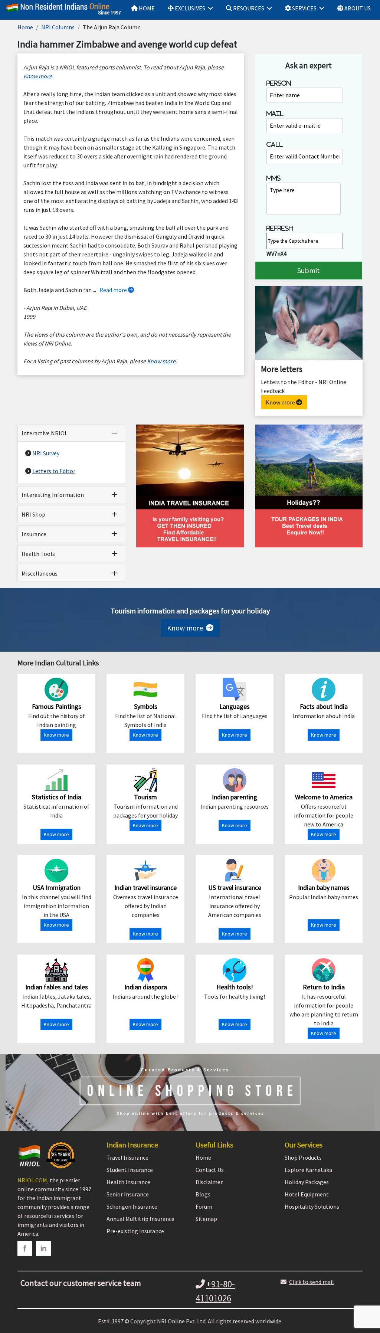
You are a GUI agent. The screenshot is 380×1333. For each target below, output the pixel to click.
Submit (308, 270)
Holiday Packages (307, 1182)
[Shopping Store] (190, 1092)
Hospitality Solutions (312, 1206)
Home (25, 27)
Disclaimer (209, 1182)
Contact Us (210, 1169)
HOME (146, 8)
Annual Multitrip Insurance (140, 1218)
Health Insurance (128, 1182)
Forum (204, 1206)
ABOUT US (357, 8)
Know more (281, 402)
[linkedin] (43, 1248)
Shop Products (303, 1157)
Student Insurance (130, 1169)
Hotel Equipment (307, 1194)
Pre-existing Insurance (135, 1231)
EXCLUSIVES (189, 8)
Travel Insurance (127, 1157)
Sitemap (206, 1218)
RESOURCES (248, 8)
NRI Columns (58, 27)
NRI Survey (45, 453)
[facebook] (24, 1248)
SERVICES (304, 8)
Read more (113, 290)
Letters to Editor (53, 471)
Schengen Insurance (132, 1206)
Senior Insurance (128, 1194)
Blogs (203, 1194)
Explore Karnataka (308, 1169)
